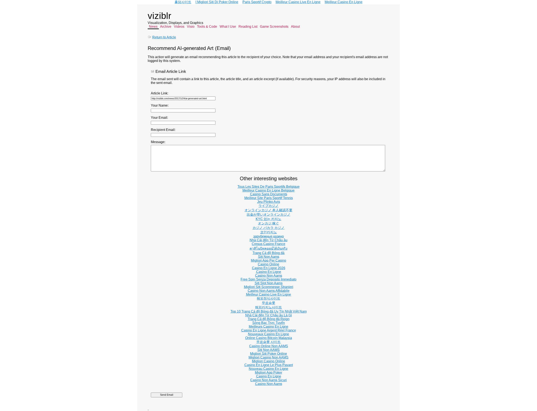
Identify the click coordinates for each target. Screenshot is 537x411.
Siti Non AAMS (268, 350)
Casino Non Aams (268, 275)
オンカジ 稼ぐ (268, 223)
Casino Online (268, 264)
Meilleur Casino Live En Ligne (268, 294)
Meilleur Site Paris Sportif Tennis (268, 198)
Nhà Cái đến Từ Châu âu (268, 240)
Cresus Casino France (268, 244)
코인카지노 (268, 232)
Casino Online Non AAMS (268, 346)
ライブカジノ (268, 205)
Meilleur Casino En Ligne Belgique (268, 190)
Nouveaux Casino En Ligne (268, 334)
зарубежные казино (268, 236)
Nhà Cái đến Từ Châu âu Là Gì (268, 315)
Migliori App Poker (268, 372)
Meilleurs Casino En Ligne (268, 326)
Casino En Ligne (268, 272)
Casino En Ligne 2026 (268, 268)
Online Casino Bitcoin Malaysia (268, 338)
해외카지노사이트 (268, 307)
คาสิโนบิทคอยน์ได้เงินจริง (268, 248)
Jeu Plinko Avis (268, 202)
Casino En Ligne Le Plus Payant (268, 365)
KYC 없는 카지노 (268, 219)
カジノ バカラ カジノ (268, 228)
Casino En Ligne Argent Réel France (268, 330)
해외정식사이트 (268, 298)
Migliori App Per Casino (268, 260)
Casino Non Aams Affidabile (268, 290)
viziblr (159, 16)
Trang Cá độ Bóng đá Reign (268, 319)
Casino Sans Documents (268, 194)
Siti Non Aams (268, 256)
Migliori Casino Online (268, 361)
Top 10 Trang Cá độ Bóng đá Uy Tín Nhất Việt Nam (269, 311)
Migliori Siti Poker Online (268, 353)
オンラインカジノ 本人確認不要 (268, 210)
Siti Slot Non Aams (269, 283)
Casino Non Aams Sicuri (268, 380)
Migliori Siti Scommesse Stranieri (268, 287)
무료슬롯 (268, 303)
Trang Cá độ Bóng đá (268, 253)
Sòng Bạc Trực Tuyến (268, 323)
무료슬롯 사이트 (268, 342)
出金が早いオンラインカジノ (268, 214)
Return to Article (164, 37)
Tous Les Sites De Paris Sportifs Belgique (268, 186)
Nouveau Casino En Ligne (268, 369)
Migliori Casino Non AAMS (268, 357)
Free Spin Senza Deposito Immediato (268, 279)
